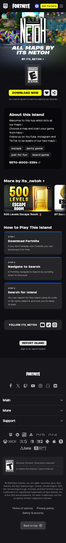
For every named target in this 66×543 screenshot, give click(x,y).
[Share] (54, 93)
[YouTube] (42, 325)
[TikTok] (48, 325)
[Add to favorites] (47, 93)
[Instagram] (54, 325)
